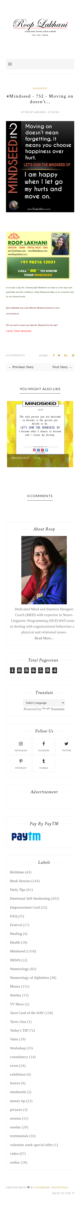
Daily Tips (18, 890)
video (14, 1154)
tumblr (43, 768)
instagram (21, 750)
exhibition (18, 1074)
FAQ (13, 916)
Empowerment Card (25, 907)
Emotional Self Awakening (30, 898)
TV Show (17, 1004)
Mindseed (40, 88)
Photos (15, 986)
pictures (16, 1110)
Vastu (14, 1039)
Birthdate (17, 872)
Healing (16, 934)
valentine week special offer (31, 1145)
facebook (43, 750)
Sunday (15, 995)
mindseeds (18, 1092)
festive (15, 1083)
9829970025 (59, 1187)
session (15, 1118)
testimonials (19, 1136)
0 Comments (15, 355)
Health (15, 942)
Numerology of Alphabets (29, 978)
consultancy (19, 1057)
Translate (58, 709)
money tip (17, 1101)
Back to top (61, 1193)
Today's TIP (19, 1030)
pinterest (20, 768)
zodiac (15, 1162)
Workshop (18, 1048)
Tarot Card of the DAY (27, 1013)
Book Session (20, 881)
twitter (66, 750)
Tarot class (18, 1022)
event (14, 1066)
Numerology (19, 969)
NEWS (15, 960)
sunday (15, 1127)
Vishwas (41, 1187)
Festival (16, 925)
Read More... (44, 638)
